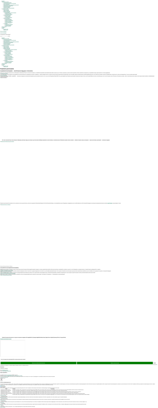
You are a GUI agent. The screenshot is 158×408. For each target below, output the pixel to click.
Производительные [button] (3, 397)
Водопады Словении (8, 19)
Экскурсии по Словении (7, 2)
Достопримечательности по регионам (10, 3)
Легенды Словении (8, 25)
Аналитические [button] (2, 400)
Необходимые (3, 386)
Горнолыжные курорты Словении (10, 12)
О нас (3, 28)
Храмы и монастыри (7, 11)
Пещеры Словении (8, 21)
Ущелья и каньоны (8, 22)
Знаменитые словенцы (9, 24)
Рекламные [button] (2, 402)
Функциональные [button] (3, 395)
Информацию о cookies (18, 375)
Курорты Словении (7, 48)
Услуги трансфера (6, 4)
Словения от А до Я (5, 8)
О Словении (5, 23)
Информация (4, 26)
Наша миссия (6, 66)
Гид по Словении (3, 32)
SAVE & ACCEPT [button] (2, 407)
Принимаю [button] (6, 377)
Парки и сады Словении (9, 20)
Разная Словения (8, 62)
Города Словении (6, 9)
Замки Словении (6, 10)
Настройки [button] (2, 377)
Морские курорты (8, 13)
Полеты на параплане (7, 6)
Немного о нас (6, 29)
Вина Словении (7, 15)
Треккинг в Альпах (7, 7)
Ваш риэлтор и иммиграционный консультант (11, 41)
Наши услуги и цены (5, 1)
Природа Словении (7, 18)
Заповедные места (8, 55)
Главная (3, 37)
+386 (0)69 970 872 (5, 370)
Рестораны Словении (8, 17)
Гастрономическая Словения (8, 5)
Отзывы (3, 27)
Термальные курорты (8, 14)
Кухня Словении (8, 16)
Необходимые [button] (2, 385)
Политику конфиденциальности (9, 375)
